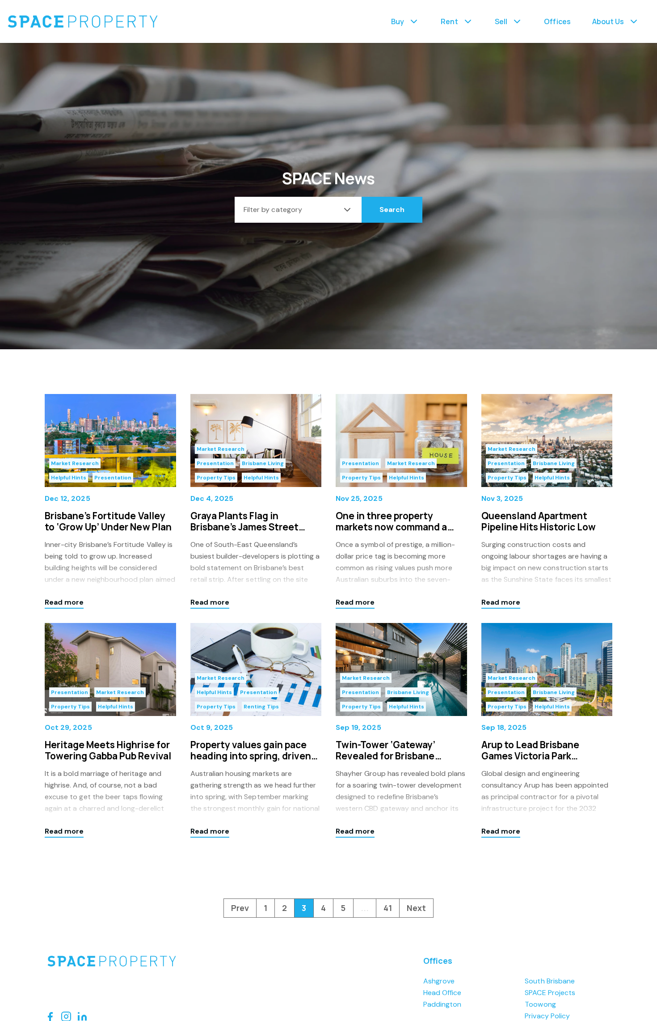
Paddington (442, 1004)
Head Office (442, 992)
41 (387, 907)
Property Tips (216, 477)
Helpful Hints (68, 477)
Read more (64, 602)
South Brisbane (550, 981)
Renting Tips (261, 706)
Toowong (540, 1004)
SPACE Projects (550, 992)
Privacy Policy (547, 1016)
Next (416, 907)
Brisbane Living (263, 463)
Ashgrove (439, 981)
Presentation (112, 477)
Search (391, 209)
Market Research (75, 463)
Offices (557, 21)
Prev (240, 907)
